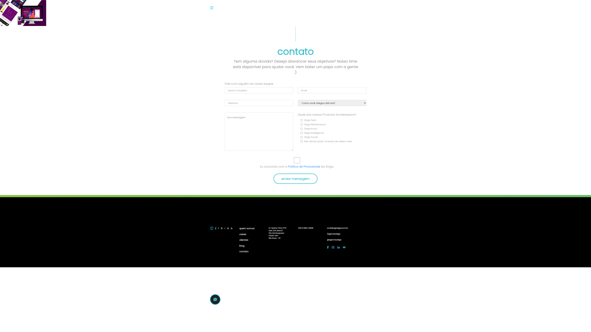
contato (362, 8)
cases (324, 8)
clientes (337, 8)
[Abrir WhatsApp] (583, 324)
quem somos (307, 8)
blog (349, 8)
